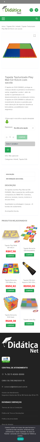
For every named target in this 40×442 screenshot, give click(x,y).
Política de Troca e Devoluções (13, 413)
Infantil (18, 26)
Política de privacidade (10, 419)
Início (3, 26)
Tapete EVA (11, 26)
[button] (34, 35)
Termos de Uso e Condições (12, 407)
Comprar (22, 137)
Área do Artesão (7, 424)
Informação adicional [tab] (14, 179)
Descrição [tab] (10, 174)
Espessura (8, 127)
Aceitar (20, 439)
